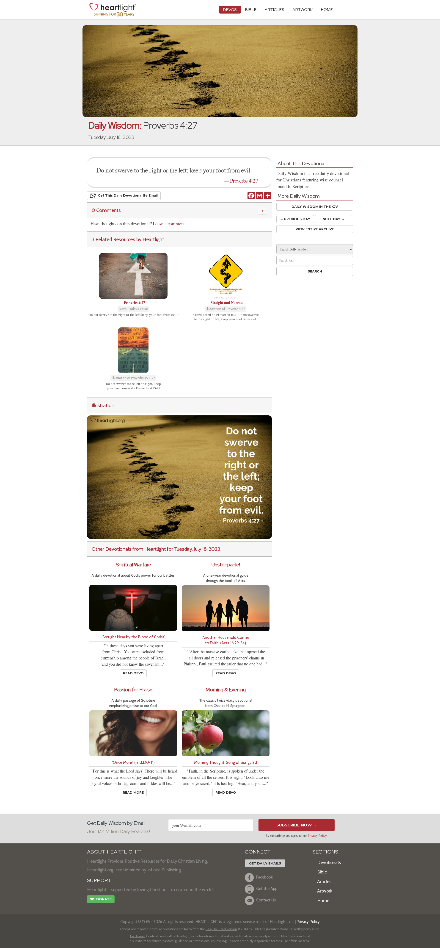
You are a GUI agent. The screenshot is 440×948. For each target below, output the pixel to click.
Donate (101, 899)
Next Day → (333, 219)
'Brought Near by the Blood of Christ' (133, 636)
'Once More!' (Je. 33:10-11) (133, 762)
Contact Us (266, 900)
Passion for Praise (133, 689)
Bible (250, 9)
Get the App (267, 888)
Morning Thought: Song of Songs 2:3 (225, 762)
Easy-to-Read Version (221, 929)
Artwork (302, 9)
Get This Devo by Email (128, 195)
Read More (133, 792)
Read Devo (133, 673)
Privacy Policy (317, 835)
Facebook (264, 877)
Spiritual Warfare (133, 564)
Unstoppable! (226, 564)
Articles (274, 9)
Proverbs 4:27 (244, 180)
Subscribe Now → (296, 825)
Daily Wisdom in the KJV (315, 207)
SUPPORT (99, 880)
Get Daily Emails (265, 863)
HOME (327, 9)
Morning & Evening (226, 689)
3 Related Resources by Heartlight (128, 239)
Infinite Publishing (164, 870)
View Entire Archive (315, 229)
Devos (230, 9)
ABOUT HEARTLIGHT (114, 851)
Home (323, 900)
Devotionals (329, 862)
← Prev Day (295, 219)
